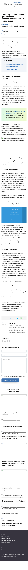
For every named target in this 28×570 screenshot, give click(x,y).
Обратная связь (5, 536)
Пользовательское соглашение (9, 547)
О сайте (3, 534)
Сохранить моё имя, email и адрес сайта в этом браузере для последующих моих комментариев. (14, 376)
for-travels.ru (18, 3)
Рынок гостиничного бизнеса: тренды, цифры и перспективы (12, 524)
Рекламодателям (5, 542)
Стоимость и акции (11, 69)
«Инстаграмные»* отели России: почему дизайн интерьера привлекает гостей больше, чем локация (13, 463)
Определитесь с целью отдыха (14, 64)
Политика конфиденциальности (9, 550)
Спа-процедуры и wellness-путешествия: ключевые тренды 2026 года (13, 437)
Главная (3, 11)
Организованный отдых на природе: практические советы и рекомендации (12, 500)
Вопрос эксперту (5, 538)
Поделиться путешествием (8, 540)
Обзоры (14, 11)
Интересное (9, 11)
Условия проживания (12, 66)
